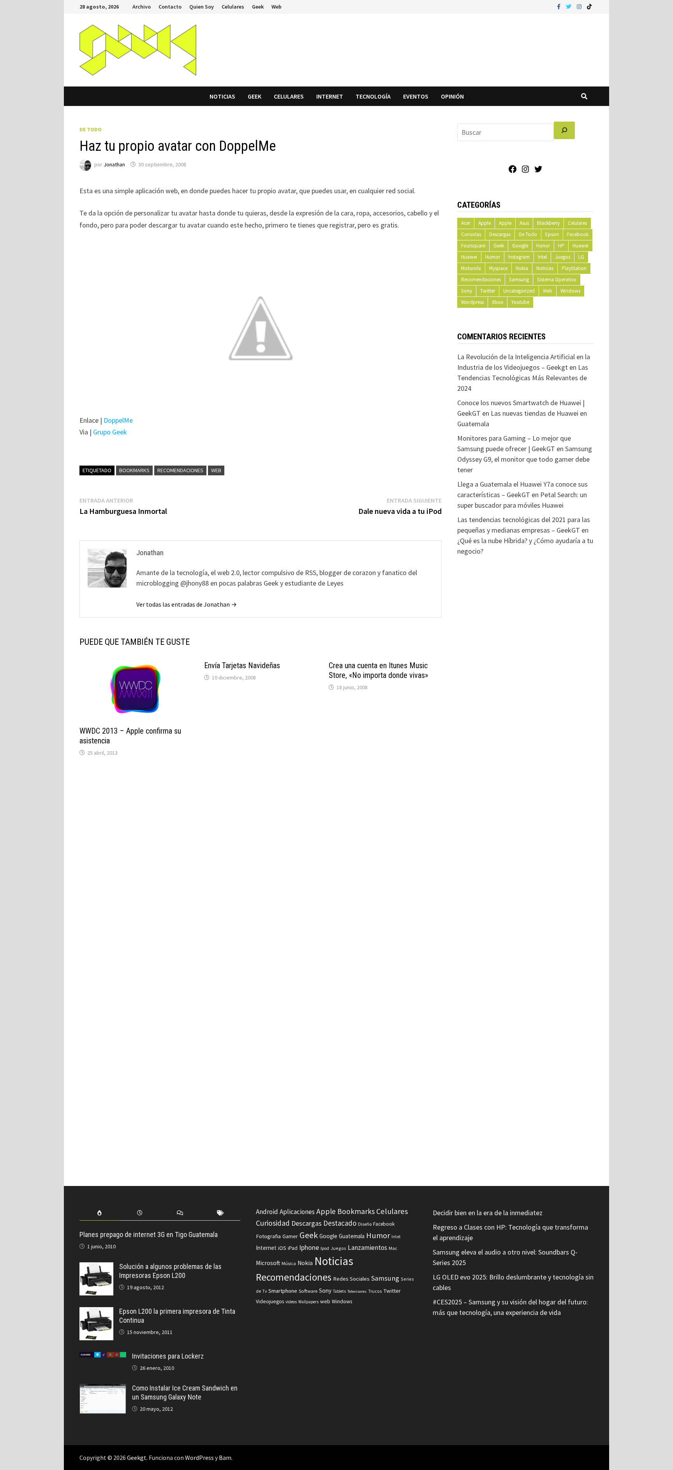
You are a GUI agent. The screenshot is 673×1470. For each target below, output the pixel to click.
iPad (293, 1248)
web (216, 470)
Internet (329, 96)
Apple (484, 223)
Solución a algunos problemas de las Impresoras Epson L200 (170, 1270)
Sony (466, 291)
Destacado (339, 1223)
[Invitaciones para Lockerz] (102, 1357)
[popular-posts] (99, 1213)
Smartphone (282, 1290)
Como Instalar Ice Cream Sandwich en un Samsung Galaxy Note (185, 1392)
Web (276, 6)
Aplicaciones (297, 1211)
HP (561, 245)
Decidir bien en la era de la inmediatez (488, 1212)
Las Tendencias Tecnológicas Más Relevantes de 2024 (522, 378)
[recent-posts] (140, 1213)
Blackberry (548, 223)
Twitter (487, 291)
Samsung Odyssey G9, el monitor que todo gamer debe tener (524, 459)
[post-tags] (220, 1213)
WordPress (199, 1457)
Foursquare (473, 245)
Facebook (577, 234)
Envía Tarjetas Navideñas (242, 665)
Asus (524, 223)
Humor (492, 257)
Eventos (415, 96)
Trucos (375, 1291)
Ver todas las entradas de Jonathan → (186, 604)
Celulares (233, 6)
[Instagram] (580, 6)
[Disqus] (260, 868)
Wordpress (472, 302)
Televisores (356, 1291)
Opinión (452, 96)
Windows (570, 291)
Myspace (498, 268)
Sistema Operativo (556, 279)
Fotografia (268, 1236)
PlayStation (574, 268)
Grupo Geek (110, 431)
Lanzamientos (367, 1247)
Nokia (522, 268)
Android (267, 1211)
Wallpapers (308, 1301)
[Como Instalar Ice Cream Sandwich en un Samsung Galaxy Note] (102, 1389)
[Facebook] (559, 6)
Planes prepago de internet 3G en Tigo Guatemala (148, 1234)
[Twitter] (569, 6)
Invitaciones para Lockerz (168, 1356)
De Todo (90, 129)
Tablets (339, 1291)
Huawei (580, 245)
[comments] (180, 1213)
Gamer (290, 1236)
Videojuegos (270, 1301)
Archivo (141, 6)
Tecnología (373, 96)
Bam (225, 1457)
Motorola (471, 268)
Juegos (562, 257)
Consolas (471, 234)
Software (308, 1291)
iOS (282, 1247)
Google (520, 245)
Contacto (170, 6)
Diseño (365, 1224)
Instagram (519, 257)
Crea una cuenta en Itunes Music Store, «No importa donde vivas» (378, 670)
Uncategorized (519, 291)
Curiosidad (273, 1223)
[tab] (99, 1213)
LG (581, 257)
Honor (543, 245)
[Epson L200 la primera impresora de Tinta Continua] (96, 1312)
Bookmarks (134, 470)
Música (289, 1263)
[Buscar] (564, 130)
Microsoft (268, 1263)
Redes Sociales (351, 1278)
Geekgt (136, 1457)
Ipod (325, 1248)
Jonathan (114, 164)
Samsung (519, 279)
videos (291, 1301)
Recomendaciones (180, 470)
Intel (542, 257)
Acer (465, 223)
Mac (393, 1248)
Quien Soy (201, 6)
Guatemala (352, 1236)
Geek (258, 6)
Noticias (222, 96)
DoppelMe (118, 420)
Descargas (500, 234)
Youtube (520, 302)
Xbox (497, 302)
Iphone (309, 1247)
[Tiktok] (589, 6)
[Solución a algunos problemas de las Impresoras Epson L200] (96, 1267)
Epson (552, 234)
